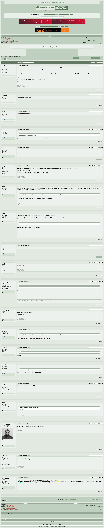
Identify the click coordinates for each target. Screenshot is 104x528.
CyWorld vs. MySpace (8, 42)
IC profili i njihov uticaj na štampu (10, 40)
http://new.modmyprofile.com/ (23, 150)
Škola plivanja (54, 526)
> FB (71, 499)
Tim (55, 2)
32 (96, 43)
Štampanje (98, 62)
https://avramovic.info (7, 442)
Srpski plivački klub (48, 526)
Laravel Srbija (19, 430)
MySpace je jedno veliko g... (9, 38)
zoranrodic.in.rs (6, 288)
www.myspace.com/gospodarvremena (24, 247)
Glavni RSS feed (46, 524)
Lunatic (20, 287)
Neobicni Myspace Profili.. (16, 56)
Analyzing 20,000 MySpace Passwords (11, 41)
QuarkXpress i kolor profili (9, 504)
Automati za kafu (42, 526)
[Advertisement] (52, 52)
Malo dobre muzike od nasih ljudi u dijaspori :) (12, 507)
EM (59, 524)
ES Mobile (61, 10)
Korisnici (58, 2)
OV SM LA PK (18, 204)
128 (99, 43)
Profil (3, 75)
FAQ (45, 2)
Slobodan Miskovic (22, 194)
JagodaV (20, 369)
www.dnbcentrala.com (20, 85)
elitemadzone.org (4, 56)
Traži (32, 62)
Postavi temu (93, 499)
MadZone (9, 56)
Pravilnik (48, 2)
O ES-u (52, 2)
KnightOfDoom (22, 407)
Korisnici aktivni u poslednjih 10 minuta (8, 513)
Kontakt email (52, 521)
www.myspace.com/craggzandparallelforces (55, 67)
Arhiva (56, 524)
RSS (57, 10)
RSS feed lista (52, 524)
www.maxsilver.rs (7, 464)
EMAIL (54, 10)
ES (60, 524)
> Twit (74, 499)
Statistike (62, 2)
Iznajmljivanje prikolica (61, 526)
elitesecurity (43, 10)
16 (95, 43)
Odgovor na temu (99, 89)
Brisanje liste (100, 38)
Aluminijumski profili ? (8, 39)
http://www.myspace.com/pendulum (24, 113)
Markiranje (93, 62)
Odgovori (98, 499)
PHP (27, 432)
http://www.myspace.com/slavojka (24, 97)
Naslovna (41, 2)
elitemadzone (50, 10)
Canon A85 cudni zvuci (9, 37)
